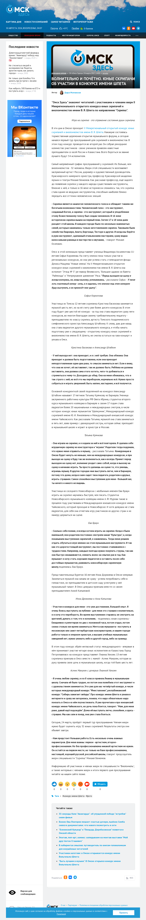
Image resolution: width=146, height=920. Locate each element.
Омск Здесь (18, 10)
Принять (123, 912)
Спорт (107, 35)
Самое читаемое (60, 21)
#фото (89, 796)
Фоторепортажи (83, 21)
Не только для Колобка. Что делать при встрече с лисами (22, 79)
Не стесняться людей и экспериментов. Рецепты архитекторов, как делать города (21, 69)
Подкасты (51, 35)
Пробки (75, 28)
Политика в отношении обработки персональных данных (104, 905)
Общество (13, 35)
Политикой (61, 914)
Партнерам (72, 905)
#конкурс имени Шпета (73, 796)
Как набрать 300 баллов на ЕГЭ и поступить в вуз (24, 89)
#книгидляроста (122, 35)
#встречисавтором (71, 35)
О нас (63, 905)
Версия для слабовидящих (28, 892)
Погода (54, 28)
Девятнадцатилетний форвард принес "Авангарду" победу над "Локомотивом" (24, 55)
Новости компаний (36, 21)
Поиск (136, 22)
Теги (57, 796)
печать (105, 73)
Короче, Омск (93, 35)
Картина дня (13, 21)
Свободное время (32, 35)
